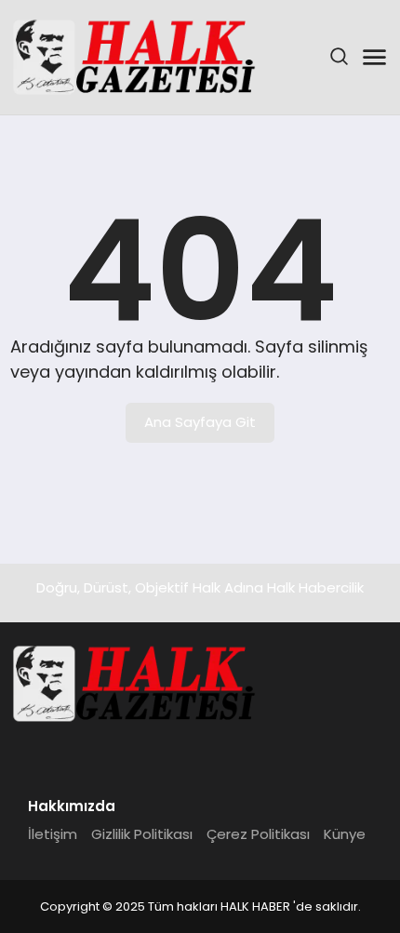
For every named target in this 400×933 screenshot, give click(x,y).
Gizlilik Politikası (142, 834)
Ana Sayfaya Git (200, 422)
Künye (345, 834)
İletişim (52, 834)
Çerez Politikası (258, 834)
